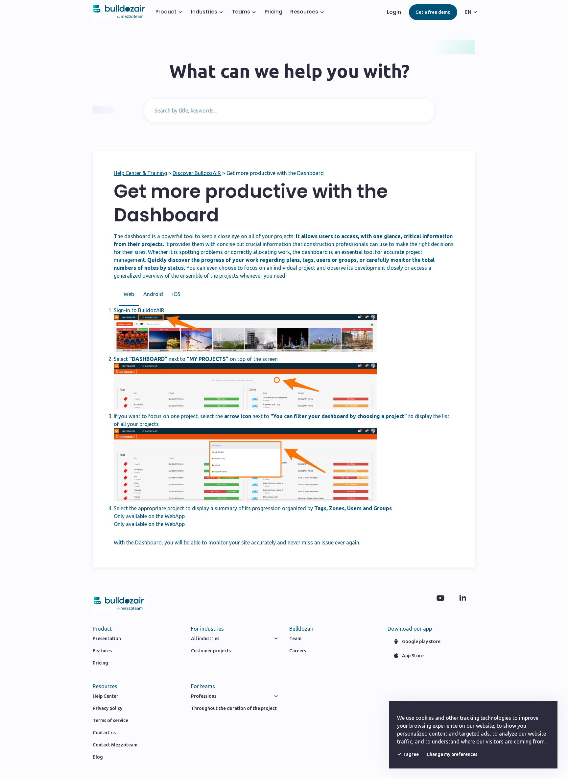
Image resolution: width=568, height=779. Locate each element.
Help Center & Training (140, 173)
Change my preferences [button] (452, 754)
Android (153, 294)
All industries (205, 638)
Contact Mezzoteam (115, 744)
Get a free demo (433, 12)
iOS (176, 294)
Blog (98, 757)
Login (394, 12)
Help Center (105, 696)
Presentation (107, 638)
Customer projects (211, 650)
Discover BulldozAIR (197, 173)
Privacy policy (107, 708)
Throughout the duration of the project (234, 708)
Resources (304, 11)
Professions (203, 696)
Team (295, 638)
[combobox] (289, 110)
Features (102, 650)
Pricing (273, 11)
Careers (297, 650)
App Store (413, 655)
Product (166, 11)
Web (129, 294)
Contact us (104, 732)
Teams (241, 11)
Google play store (421, 641)
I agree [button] (411, 754)
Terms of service (110, 720)
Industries (204, 11)
